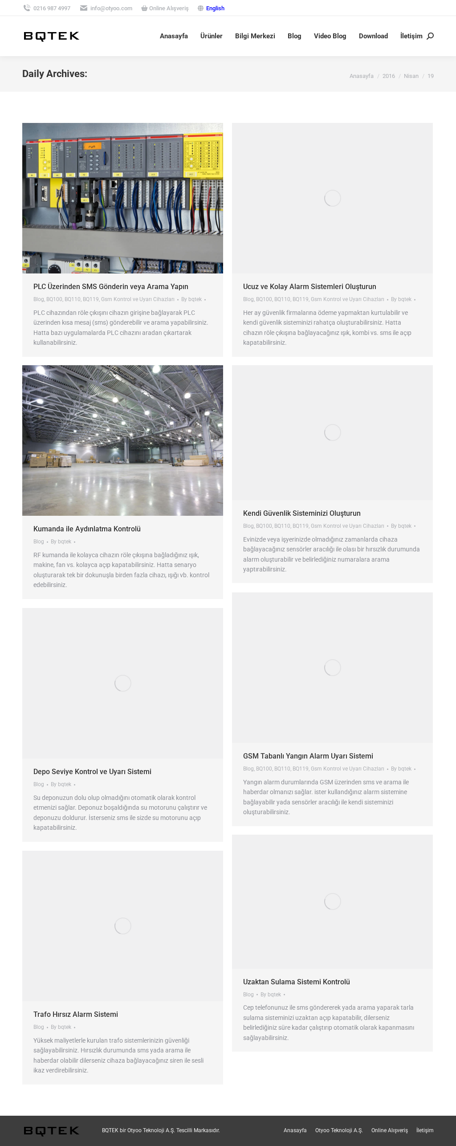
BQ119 (91, 299)
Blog (38, 299)
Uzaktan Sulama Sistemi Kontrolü (296, 982)
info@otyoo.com (111, 8)
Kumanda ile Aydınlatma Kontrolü (87, 529)
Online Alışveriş (168, 8)
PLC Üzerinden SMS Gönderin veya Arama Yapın (110, 286)
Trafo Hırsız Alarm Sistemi (75, 1014)
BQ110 (73, 299)
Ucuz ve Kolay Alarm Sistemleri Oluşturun (309, 286)
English (215, 8)
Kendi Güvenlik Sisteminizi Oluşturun (302, 513)
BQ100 (54, 299)
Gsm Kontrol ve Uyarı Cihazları (138, 299)
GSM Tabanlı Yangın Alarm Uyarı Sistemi (308, 756)
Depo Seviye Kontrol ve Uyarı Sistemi (92, 771)
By (191, 299)
